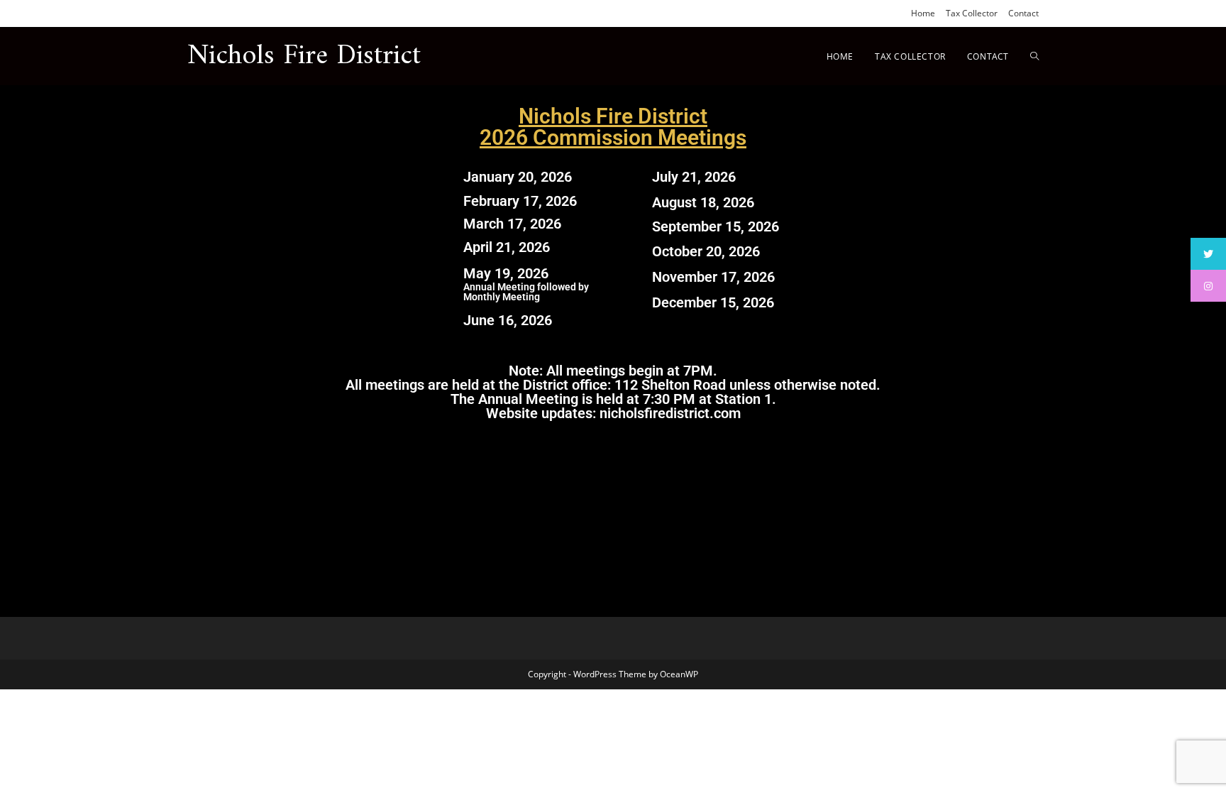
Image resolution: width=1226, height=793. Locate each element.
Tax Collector (972, 13)
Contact (1023, 13)
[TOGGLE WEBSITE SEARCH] (1034, 56)
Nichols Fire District (304, 56)
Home (923, 13)
